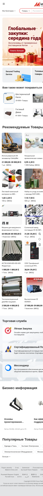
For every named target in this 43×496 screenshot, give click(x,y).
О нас (17, 468)
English (16, 474)
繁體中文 (34, 474)
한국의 (19, 477)
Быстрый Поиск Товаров (29, 470)
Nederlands (35, 477)
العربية (27, 477)
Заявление (26, 468)
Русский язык (9, 477)
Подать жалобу (6, 468)
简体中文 (25, 474)
